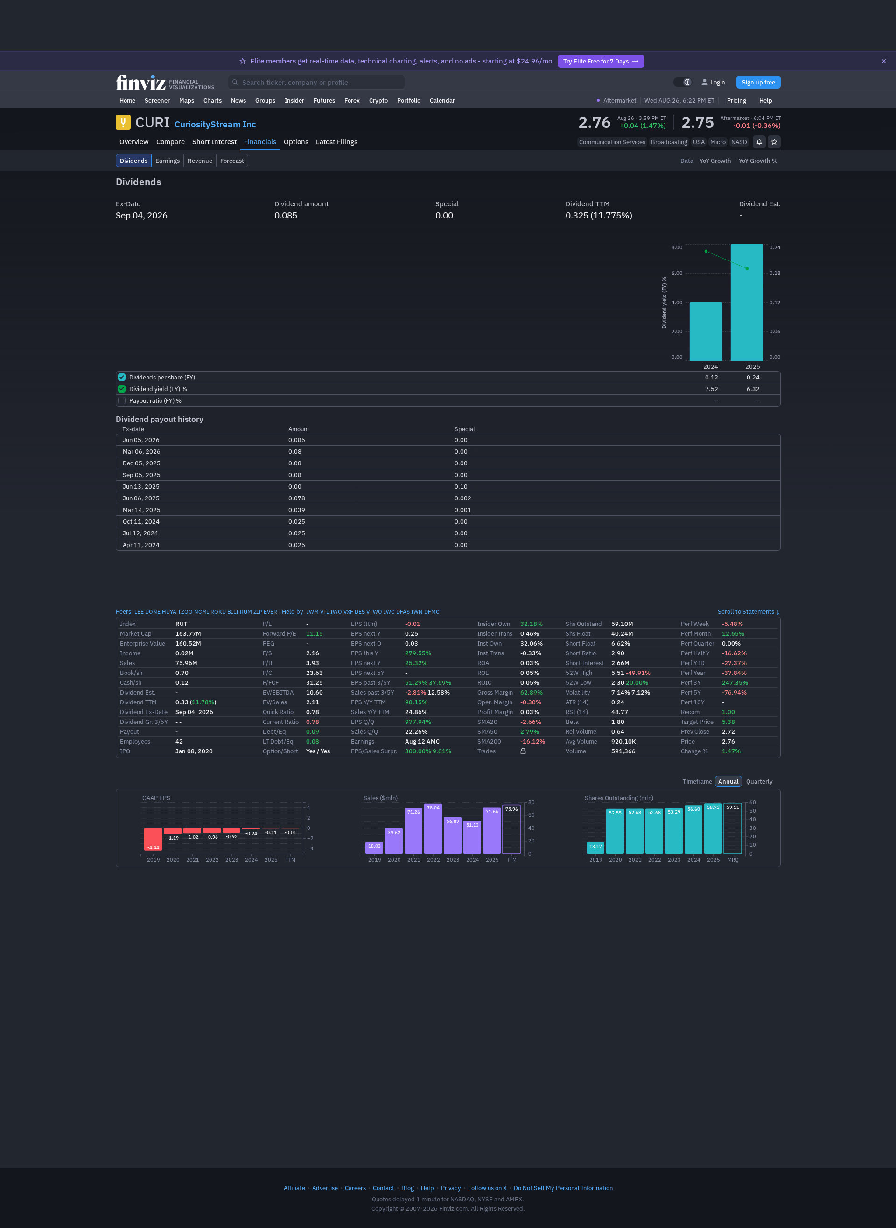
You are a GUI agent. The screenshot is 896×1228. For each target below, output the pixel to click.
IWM (313, 611)
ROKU (218, 611)
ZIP (257, 611)
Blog (407, 1188)
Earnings (362, 741)
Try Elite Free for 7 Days (596, 61)
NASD (739, 142)
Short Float (581, 643)
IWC (389, 611)
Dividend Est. (138, 692)
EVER (270, 611)
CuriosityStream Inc (215, 124)
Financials (260, 141)
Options (296, 141)
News (238, 100)
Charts (212, 100)
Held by (292, 611)
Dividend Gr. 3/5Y (144, 721)
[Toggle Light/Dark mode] (683, 82)
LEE (139, 611)
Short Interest (214, 141)
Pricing (736, 100)
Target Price (697, 721)
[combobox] (316, 82)
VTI (324, 611)
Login (717, 82)
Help (765, 100)
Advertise (325, 1188)
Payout (129, 731)
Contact (383, 1188)
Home (127, 100)
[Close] (884, 61)
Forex (352, 100)
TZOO (185, 611)
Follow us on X (487, 1188)
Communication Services (612, 142)
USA (699, 142)
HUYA (169, 611)
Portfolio (408, 100)
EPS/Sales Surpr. (374, 751)
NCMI (201, 611)
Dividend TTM (138, 702)
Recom (690, 712)
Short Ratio (581, 653)
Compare (170, 141)
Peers (123, 611)
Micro (718, 142)
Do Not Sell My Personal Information (563, 1188)
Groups (265, 100)
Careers (355, 1188)
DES (360, 611)
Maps (186, 100)
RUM (246, 611)
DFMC (432, 611)
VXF (348, 611)
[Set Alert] (759, 141)
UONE (153, 611)
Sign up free (758, 82)
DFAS (403, 611)
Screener (157, 100)
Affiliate (294, 1188)
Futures (324, 100)
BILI (232, 611)
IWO (336, 611)
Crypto (378, 100)
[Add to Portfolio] (774, 141)
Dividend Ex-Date (144, 712)
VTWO (374, 611)
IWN (417, 611)
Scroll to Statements (746, 611)
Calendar (442, 100)
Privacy (451, 1188)
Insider (294, 100)
